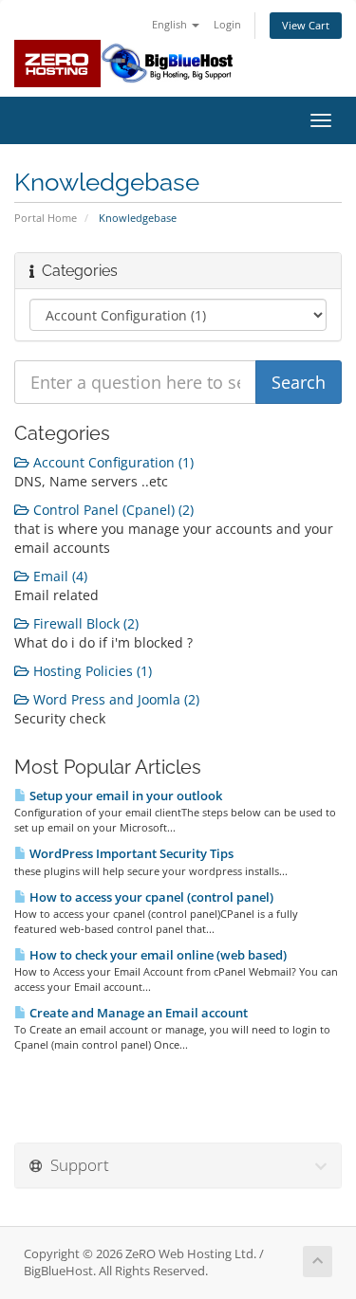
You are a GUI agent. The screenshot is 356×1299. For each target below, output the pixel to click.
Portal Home (45, 217)
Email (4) (58, 576)
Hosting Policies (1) (90, 671)
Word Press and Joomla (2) (114, 699)
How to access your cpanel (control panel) (150, 897)
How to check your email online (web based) (157, 954)
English (171, 24)
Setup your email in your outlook (124, 795)
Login (227, 24)
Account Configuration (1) (111, 462)
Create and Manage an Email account (137, 1012)
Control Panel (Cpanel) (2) (111, 510)
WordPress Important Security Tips (130, 853)
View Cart (305, 25)
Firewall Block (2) (84, 623)
